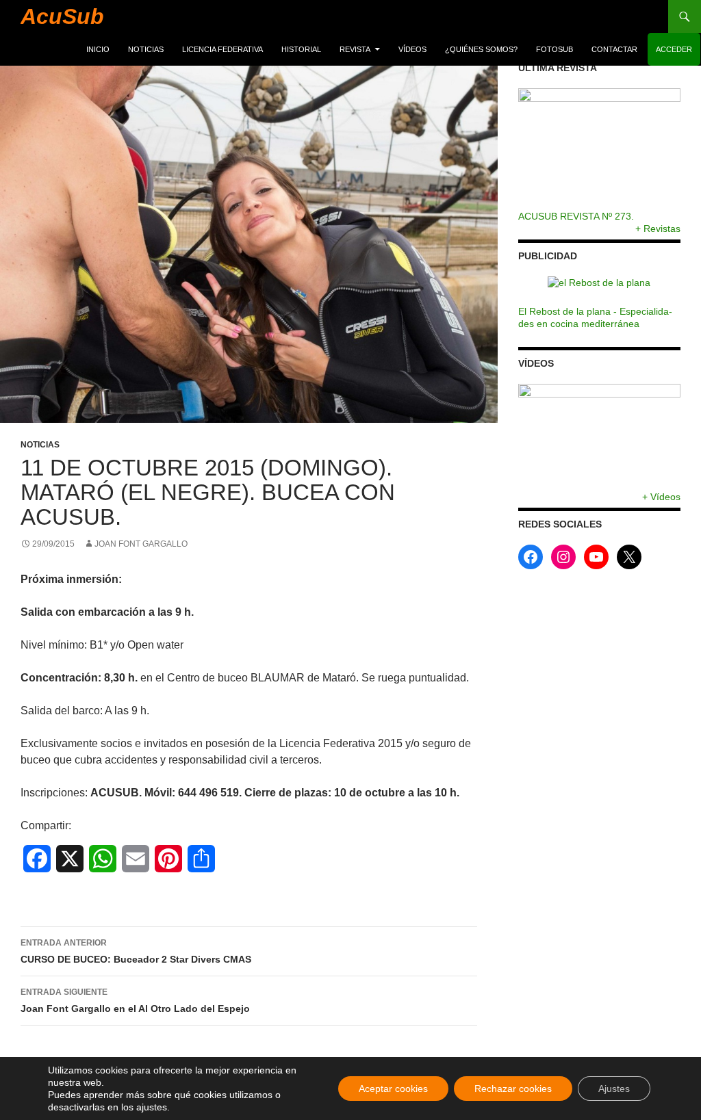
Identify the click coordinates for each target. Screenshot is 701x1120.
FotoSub (554, 49)
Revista (355, 49)
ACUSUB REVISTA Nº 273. (576, 216)
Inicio (98, 49)
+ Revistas (657, 228)
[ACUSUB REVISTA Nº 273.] (599, 149)
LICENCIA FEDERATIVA (222, 49)
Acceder (674, 49)
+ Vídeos (661, 496)
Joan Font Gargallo (141, 544)
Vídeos (412, 49)
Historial (301, 49)
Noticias (146, 49)
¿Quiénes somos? (481, 49)
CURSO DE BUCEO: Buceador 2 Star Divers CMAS (136, 951)
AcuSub (62, 16)
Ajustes (614, 1088)
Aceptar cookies (393, 1088)
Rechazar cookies (513, 1088)
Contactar (614, 49)
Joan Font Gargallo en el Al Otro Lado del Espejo (135, 1000)
